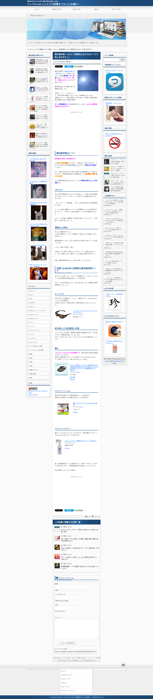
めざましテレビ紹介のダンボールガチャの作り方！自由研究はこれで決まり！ (114, 220)
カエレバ (81, 314)
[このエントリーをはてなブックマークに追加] (69, 67)
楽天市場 (72, 377)
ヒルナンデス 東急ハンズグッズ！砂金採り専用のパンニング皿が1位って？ (39, 117)
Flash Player (117, 361)
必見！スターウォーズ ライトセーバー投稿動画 (38, 265)
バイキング (33, 338)
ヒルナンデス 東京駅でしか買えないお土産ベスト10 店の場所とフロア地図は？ (39, 108)
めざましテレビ (57, 9)
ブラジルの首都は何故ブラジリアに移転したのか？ (114, 262)
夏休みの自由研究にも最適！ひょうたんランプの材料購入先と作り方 (39, 136)
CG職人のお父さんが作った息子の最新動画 (39, 203)
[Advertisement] (76, 128)
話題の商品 (33, 373)
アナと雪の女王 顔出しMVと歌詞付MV (38, 159)
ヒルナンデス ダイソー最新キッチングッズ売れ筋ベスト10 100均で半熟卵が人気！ (114, 211)
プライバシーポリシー (37, 15)
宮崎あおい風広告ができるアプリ (114, 322)
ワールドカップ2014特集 (37, 350)
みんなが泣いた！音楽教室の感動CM (38, 182)
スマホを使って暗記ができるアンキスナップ (114, 342)
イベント (32, 326)
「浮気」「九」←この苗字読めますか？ (114, 295)
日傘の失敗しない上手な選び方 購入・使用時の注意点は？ (71, 658)
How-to (96, 9)
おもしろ (32, 306)
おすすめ (32, 302)
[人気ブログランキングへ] (33, 389)
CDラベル (32, 291)
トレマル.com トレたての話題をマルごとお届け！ (53, 4)
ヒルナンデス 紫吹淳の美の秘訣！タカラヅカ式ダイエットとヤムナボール (39, 99)
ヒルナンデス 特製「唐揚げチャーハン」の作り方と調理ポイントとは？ (39, 126)
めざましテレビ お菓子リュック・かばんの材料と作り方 (114, 228)
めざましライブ (34, 318)
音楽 (31, 377)
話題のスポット (34, 369)
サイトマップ (116, 9)
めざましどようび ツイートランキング (114, 71)
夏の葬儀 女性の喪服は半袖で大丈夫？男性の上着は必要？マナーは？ (39, 71)
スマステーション (35, 330)
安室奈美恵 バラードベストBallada (114, 104)
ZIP (31, 298)
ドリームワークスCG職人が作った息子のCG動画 (39, 225)
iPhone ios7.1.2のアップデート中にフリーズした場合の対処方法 (114, 236)
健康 (31, 354)
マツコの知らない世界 (36, 346)
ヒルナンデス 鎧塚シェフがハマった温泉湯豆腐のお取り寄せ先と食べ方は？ (39, 145)
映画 (31, 358)
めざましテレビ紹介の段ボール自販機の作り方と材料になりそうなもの (39, 80)
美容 (31, 362)
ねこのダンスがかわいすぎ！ (38, 245)
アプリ (32, 322)
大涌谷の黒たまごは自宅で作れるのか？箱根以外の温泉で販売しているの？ (39, 62)
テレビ (32, 334)
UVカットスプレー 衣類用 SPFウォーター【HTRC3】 (81, 441)
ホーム (37, 9)
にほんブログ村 (32, 394)
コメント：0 (97, 516)
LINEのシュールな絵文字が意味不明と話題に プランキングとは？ (39, 90)
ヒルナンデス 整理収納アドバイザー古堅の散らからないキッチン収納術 (114, 279)
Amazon (72, 379)
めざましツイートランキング (38, 310)
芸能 (31, 366)
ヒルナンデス (76, 9)
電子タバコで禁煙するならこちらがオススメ (114, 134)
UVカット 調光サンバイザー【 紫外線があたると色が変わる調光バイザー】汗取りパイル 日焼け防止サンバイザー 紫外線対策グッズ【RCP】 (84, 367)
